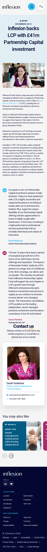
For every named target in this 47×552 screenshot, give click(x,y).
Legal (15, 538)
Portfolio (27, 521)
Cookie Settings (33, 547)
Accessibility (25, 538)
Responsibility (8, 525)
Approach (27, 517)
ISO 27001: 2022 (9, 547)
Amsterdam (7, 500)
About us (6, 517)
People (6, 521)
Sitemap (6, 538)
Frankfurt (27, 500)
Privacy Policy (8, 542)
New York (27, 504)
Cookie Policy (39, 538)
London (6, 496)
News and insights (31, 525)
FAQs (21, 547)
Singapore (7, 508)
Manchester (28, 496)
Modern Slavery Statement (27, 542)
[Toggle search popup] (31, 6)
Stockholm (7, 504)
